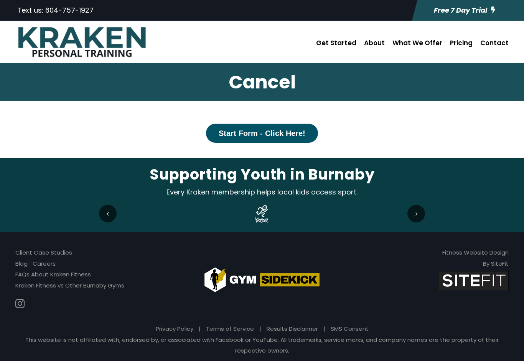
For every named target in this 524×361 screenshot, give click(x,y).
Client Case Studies (43, 252)
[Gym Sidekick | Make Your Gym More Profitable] (262, 279)
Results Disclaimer (292, 329)
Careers (44, 264)
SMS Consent (350, 329)
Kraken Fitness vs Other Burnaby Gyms (69, 285)
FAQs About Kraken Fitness (53, 274)
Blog (21, 264)
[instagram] (20, 304)
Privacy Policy (174, 329)
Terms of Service (230, 329)
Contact (494, 42)
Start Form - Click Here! (262, 133)
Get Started (336, 42)
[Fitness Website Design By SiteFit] (473, 280)
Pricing (461, 42)
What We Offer (417, 42)
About (374, 42)
